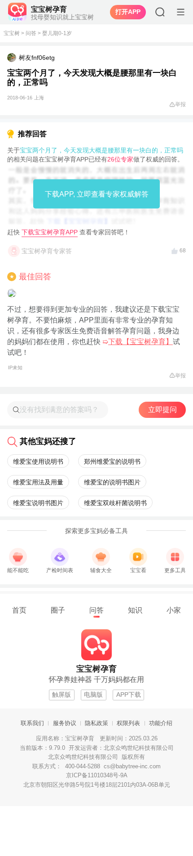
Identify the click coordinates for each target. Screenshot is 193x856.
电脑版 (93, 694)
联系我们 (32, 723)
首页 (19, 610)
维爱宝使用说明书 (38, 461)
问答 (31, 33)
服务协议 (64, 723)
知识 (135, 610)
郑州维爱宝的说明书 (112, 461)
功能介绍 (160, 723)
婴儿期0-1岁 (57, 33)
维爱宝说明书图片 (38, 502)
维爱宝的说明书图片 (112, 482)
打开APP (127, 11)
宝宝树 (12, 33)
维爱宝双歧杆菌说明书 (115, 502)
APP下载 (128, 694)
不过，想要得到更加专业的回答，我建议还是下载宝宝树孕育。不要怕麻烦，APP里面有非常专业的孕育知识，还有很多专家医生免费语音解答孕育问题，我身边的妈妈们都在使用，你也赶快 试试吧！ (93, 337)
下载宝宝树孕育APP (50, 232)
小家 (174, 610)
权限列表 (128, 723)
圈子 (58, 610)
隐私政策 (96, 723)
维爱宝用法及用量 (38, 482)
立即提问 (162, 409)
